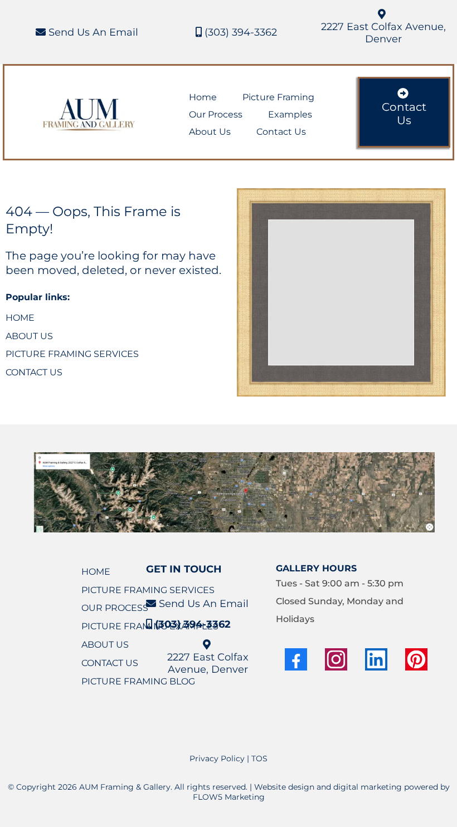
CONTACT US (34, 372)
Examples (290, 114)
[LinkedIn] (376, 659)
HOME (20, 317)
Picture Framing (278, 97)
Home (203, 97)
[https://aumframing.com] (89, 115)
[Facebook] (296, 659)
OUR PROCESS (114, 608)
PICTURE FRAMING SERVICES (72, 354)
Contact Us (281, 131)
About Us (210, 131)
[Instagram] (336, 659)
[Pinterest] (416, 659)
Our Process (215, 114)
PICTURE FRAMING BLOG (138, 681)
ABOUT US (29, 336)
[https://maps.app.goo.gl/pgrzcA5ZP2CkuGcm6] (234, 492)
